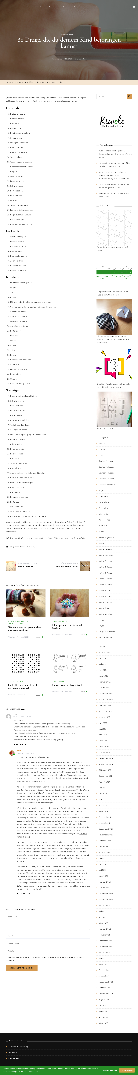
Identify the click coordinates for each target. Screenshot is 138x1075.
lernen (23, 547)
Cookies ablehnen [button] (110, 1070)
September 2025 (106, 711)
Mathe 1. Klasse (105, 549)
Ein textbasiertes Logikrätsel (67, 685)
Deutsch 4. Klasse (106, 479)
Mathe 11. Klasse (105, 561)
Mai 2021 (102, 958)
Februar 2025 (105, 747)
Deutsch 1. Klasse (106, 461)
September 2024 (106, 776)
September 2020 (106, 994)
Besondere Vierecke (105, 429)
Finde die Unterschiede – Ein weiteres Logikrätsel (23, 687)
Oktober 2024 (105, 770)
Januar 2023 (104, 888)
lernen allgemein (68, 34)
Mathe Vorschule (106, 614)
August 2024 (104, 782)
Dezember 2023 (106, 829)
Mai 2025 (102, 729)
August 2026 (104, 652)
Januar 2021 (104, 976)
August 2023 (104, 852)
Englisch (102, 491)
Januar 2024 (104, 823)
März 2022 (103, 923)
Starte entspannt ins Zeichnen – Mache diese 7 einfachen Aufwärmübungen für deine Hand (114, 175)
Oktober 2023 (105, 841)
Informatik (103, 514)
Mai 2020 (103, 1011)
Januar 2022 (104, 935)
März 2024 (103, 811)
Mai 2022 (103, 911)
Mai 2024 (103, 800)
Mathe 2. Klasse (105, 567)
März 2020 (103, 1023)
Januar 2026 (104, 688)
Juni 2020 (103, 1006)
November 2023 (106, 835)
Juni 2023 (103, 864)
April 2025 (103, 735)
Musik (101, 620)
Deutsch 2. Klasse (106, 467)
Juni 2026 (103, 658)
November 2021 (105, 947)
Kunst (101, 532)
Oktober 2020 (105, 988)
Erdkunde (103, 496)
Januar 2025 (104, 752)
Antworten (21, 744)
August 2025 (104, 717)
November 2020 (106, 982)
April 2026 (103, 670)
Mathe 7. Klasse (105, 596)
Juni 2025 (103, 723)
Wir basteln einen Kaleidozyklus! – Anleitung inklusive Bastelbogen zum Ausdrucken (112, 339)
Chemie (102, 449)
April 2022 (103, 917)
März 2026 (103, 676)
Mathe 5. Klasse (105, 585)
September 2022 (106, 906)
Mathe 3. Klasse (105, 573)
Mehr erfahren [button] (34, 1072)
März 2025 (103, 741)
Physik (101, 626)
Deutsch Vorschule (107, 485)
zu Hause (30, 547)
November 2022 (106, 900)
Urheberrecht (92, 7)
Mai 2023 (103, 870)
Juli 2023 (103, 858)
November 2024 (106, 764)
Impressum (13, 1052)
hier (85, 538)
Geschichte (103, 508)
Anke (19, 751)
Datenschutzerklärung (18, 1047)
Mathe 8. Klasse (105, 602)
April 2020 (103, 1017)
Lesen (38, 637)
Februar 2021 (104, 970)
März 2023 (103, 876)
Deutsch (102, 455)
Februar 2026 (105, 682)
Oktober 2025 (105, 705)
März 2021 (103, 964)
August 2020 (104, 1000)
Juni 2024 (103, 794)
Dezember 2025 (106, 694)
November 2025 (106, 700)
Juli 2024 (103, 788)
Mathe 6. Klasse (105, 591)
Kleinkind (25, 621)
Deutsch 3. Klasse (106, 473)
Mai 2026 (102, 664)
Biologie (102, 443)
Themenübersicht (56, 7)
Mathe (101, 543)
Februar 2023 (105, 882)
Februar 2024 (105, 817)
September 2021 (106, 953)
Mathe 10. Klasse (106, 555)
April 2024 (103, 805)
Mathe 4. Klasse (105, 579)
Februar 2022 (105, 929)
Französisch (104, 502)
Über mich (78, 7)
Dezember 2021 (105, 941)
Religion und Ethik (107, 632)
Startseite (41, 7)
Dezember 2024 (106, 758)
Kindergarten (14, 621)
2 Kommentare (80, 59)
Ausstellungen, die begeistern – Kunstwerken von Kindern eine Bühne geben (115, 154)
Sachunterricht (105, 638)
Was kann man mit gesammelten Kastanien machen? (24, 629)
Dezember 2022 (106, 894)
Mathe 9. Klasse (105, 608)
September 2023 (106, 847)
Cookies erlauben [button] (127, 1070)
